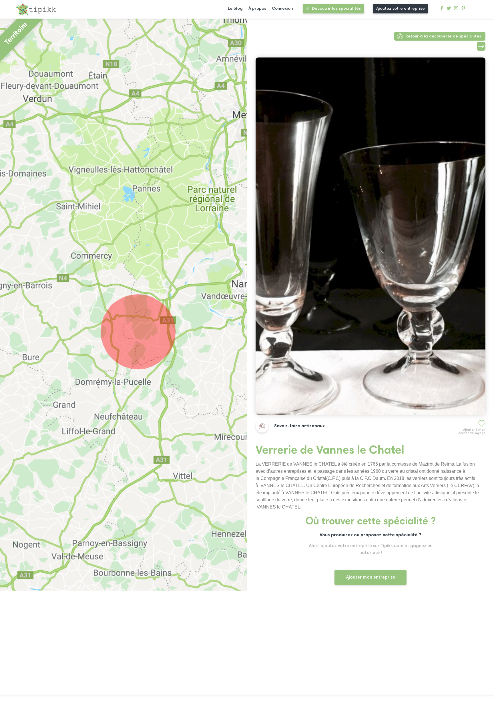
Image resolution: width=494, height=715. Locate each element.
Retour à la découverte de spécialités (443, 36)
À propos (257, 9)
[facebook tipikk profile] (442, 9)
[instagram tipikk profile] (456, 9)
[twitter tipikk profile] (449, 9)
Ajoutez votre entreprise (400, 9)
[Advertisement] (370, 645)
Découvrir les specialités (336, 9)
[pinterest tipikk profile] (463, 9)
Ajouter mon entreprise (370, 577)
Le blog (235, 9)
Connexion (282, 9)
